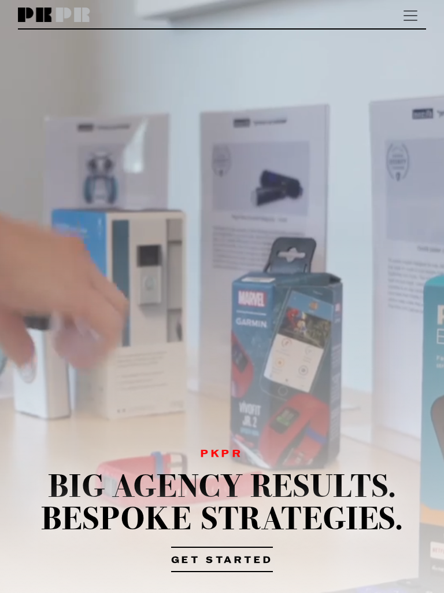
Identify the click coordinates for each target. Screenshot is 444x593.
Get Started (222, 560)
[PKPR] (54, 15)
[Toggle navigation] (410, 16)
